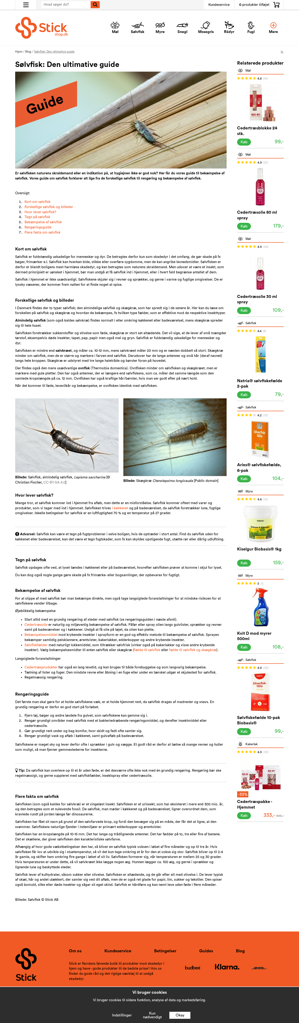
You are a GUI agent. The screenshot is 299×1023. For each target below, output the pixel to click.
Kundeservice (219, 5)
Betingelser (165, 951)
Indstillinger (122, 1015)
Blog (240, 951)
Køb (244, 142)
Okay (180, 1015)
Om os (75, 951)
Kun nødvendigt (152, 1015)
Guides (206, 951)
